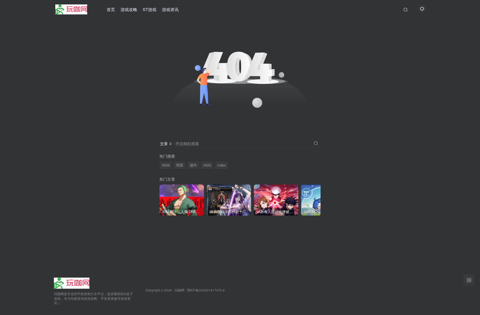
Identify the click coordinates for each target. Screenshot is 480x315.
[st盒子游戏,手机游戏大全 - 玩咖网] (71, 282)
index (222, 165)
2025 (207, 165)
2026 (166, 165)
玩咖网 (179, 290)
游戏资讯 (170, 9)
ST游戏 (149, 9)
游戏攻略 (129, 9)
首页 (111, 9)
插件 (193, 165)
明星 (179, 165)
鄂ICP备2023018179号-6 (206, 290)
